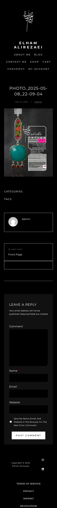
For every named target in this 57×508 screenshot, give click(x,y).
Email (14, 386)
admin (38, 102)
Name (14, 370)
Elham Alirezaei (28, 45)
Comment (16, 326)
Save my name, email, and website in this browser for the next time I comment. (30, 422)
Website (14, 402)
